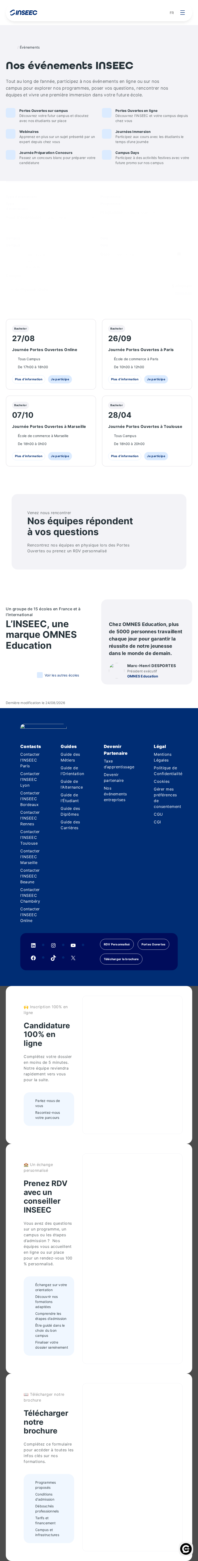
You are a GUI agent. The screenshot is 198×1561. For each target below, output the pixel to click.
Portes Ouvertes (153, 944)
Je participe (58, 379)
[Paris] (36, 261)
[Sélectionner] (36, 255)
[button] (25, 289)
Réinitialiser (183, 293)
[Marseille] (36, 267)
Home (13, 47)
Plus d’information (28, 379)
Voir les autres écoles (62, 675)
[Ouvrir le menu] (182, 12)
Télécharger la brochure (121, 959)
